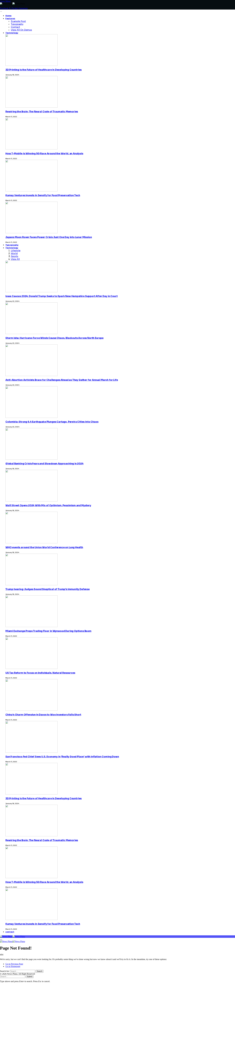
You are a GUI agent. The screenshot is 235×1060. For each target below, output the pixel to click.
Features (10, 18)
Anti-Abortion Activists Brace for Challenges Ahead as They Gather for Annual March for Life (61, 380)
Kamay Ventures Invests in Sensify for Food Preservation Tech (42, 195)
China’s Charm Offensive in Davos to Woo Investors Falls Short (43, 714)
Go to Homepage (12, 966)
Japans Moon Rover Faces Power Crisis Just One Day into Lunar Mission (48, 237)
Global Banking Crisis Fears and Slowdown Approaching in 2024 (44, 463)
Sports (14, 256)
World (14, 253)
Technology (11, 33)
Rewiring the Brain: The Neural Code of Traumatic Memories (41, 111)
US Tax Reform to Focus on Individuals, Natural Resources (40, 672)
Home (8, 16)
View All (15, 259)
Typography (17, 24)
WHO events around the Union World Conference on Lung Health (44, 547)
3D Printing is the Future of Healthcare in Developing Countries (43, 69)
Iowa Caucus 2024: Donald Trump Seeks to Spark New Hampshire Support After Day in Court (61, 296)
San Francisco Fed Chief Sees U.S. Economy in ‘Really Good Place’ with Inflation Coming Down (62, 756)
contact (9, 932)
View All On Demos (21, 29)
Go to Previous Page (14, 964)
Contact (15, 27)
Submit (29, 977)
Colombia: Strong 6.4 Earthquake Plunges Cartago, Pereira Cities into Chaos (51, 421)
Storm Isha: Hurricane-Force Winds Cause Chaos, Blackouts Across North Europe (54, 338)
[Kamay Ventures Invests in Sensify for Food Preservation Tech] (31, 989)
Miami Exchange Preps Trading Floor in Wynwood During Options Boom (48, 631)
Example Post (18, 21)
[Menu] (1, 11)
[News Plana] (12, 936)
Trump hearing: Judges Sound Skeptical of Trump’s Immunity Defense (47, 589)
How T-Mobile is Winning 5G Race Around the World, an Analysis (44, 153)
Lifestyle (15, 250)
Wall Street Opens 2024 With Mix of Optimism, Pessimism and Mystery (48, 505)
